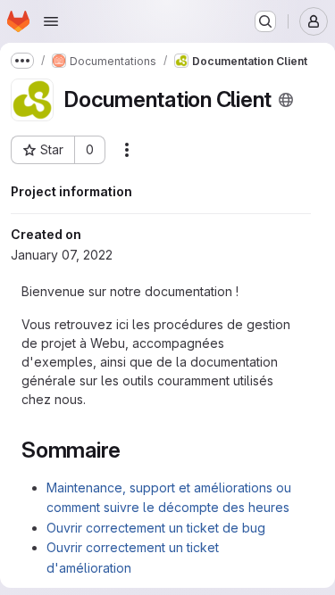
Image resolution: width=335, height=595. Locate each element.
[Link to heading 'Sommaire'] (132, 450)
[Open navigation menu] (51, 21)
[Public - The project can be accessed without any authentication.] (286, 100)
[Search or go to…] (265, 21)
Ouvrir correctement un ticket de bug (155, 527)
